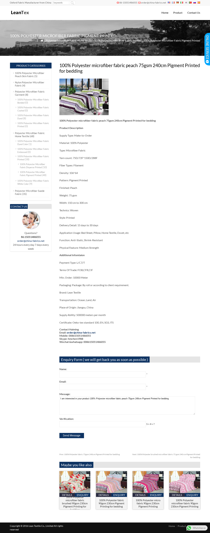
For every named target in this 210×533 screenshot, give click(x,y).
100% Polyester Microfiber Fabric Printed (117, 40)
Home (164, 12)
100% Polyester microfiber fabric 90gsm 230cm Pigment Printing (184, 503)
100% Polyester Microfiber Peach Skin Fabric (29, 75)
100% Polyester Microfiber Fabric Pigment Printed (171, 40)
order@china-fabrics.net (153, 2)
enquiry (82, 494)
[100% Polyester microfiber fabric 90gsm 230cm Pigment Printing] (184, 491)
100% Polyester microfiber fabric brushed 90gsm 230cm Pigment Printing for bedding (75, 503)
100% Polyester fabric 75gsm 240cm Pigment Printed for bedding (89, 454)
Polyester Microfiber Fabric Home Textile (69, 40)
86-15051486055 (128, 2)
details (67, 494)
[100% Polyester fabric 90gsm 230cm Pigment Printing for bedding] (111, 491)
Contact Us (193, 12)
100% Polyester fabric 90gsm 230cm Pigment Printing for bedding (111, 503)
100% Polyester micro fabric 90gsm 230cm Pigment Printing (148, 503)
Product (177, 12)
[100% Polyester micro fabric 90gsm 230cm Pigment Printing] (148, 491)
